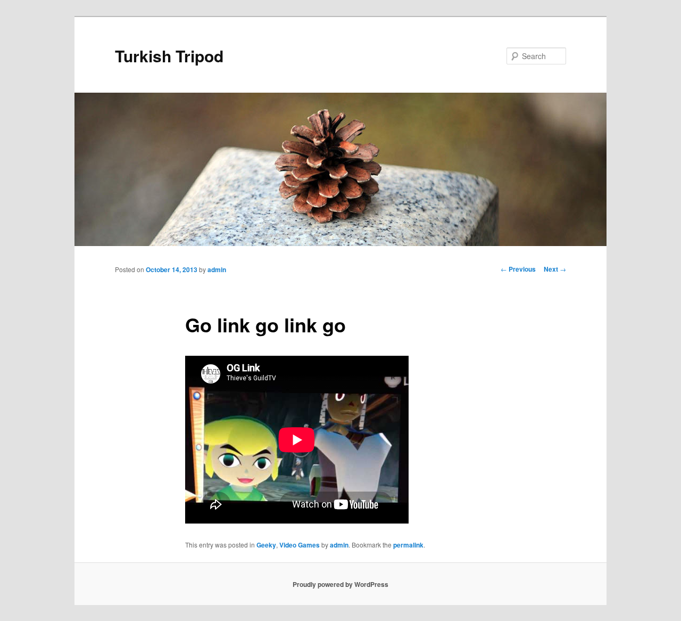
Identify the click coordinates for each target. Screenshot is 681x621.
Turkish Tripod (169, 55)
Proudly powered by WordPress (340, 584)
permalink (408, 545)
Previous (518, 269)
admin (216, 269)
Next (555, 269)
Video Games (299, 545)
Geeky (266, 545)
